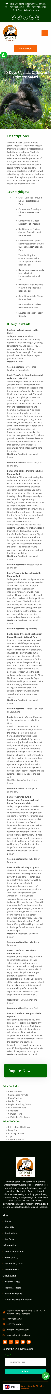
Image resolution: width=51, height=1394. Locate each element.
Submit (25, 1371)
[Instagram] (19, 17)
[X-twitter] (25, 17)
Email (8, 1355)
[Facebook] (13, 17)
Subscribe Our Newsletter (18, 1348)
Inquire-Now (19, 1070)
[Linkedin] (37, 17)
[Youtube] (31, 17)
